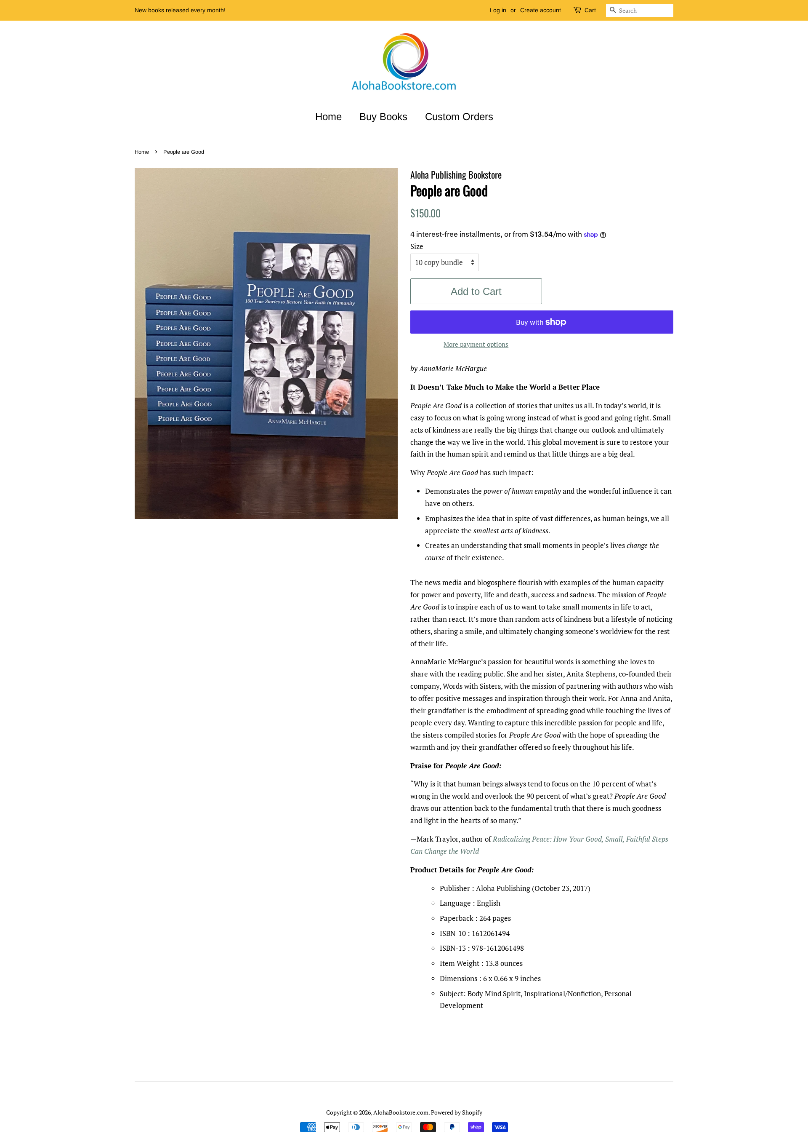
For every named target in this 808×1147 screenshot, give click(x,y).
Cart (590, 10)
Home (328, 116)
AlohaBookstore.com (400, 1112)
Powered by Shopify (456, 1112)
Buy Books (383, 116)
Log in (498, 10)
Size (416, 246)
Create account (540, 10)
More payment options (476, 344)
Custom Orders (459, 116)
